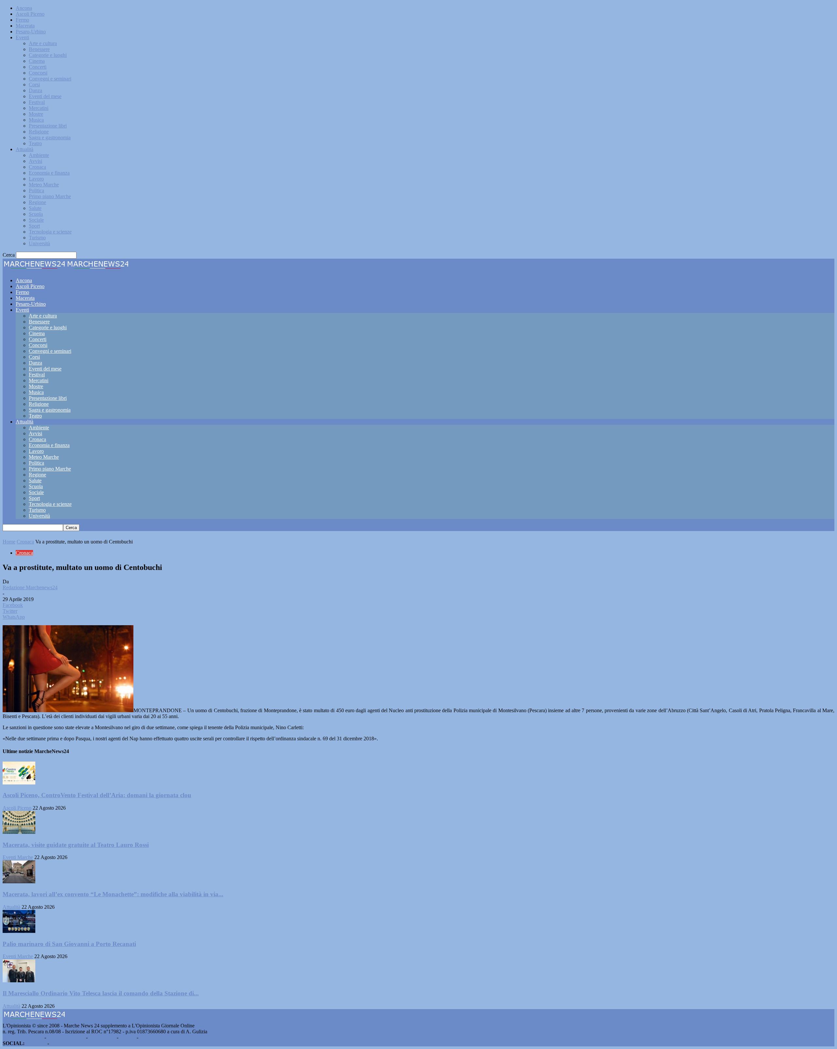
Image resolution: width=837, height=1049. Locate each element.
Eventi (22, 37)
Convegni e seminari (50, 78)
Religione (39, 131)
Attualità (24, 149)
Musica (36, 120)
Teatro (35, 143)
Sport (34, 226)
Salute (35, 208)
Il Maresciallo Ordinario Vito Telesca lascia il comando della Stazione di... (101, 993)
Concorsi (38, 73)
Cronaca (37, 167)
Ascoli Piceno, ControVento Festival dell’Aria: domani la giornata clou (97, 795)
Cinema (37, 61)
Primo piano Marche (50, 196)
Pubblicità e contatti (23, 1037)
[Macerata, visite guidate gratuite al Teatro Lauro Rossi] (19, 832)
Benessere (39, 49)
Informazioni (102, 1037)
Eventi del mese (45, 96)
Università (39, 243)
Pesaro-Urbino (31, 31)
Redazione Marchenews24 (30, 587)
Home (9, 541)
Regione (37, 202)
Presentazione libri (48, 126)
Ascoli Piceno (30, 14)
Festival (37, 102)
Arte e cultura (43, 43)
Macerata (25, 25)
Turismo (37, 237)
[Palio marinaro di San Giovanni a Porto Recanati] (19, 931)
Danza (35, 90)
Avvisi (35, 161)
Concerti (37, 67)
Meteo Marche (44, 184)
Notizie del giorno (66, 1037)
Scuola (36, 214)
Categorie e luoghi (48, 55)
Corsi (34, 84)
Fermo (22, 20)
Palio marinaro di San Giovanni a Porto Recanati (69, 943)
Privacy (127, 1037)
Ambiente (39, 155)
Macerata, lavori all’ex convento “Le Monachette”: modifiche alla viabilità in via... (113, 894)
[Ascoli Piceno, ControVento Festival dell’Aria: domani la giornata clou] (19, 782)
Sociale (36, 220)
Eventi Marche (18, 857)
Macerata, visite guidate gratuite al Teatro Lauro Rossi (76, 844)
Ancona (24, 8)
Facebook (36, 1043)
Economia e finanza (49, 173)
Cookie (147, 1037)
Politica (36, 190)
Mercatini (38, 108)
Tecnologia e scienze (50, 231)
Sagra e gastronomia (50, 137)
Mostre (36, 114)
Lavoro (36, 178)
